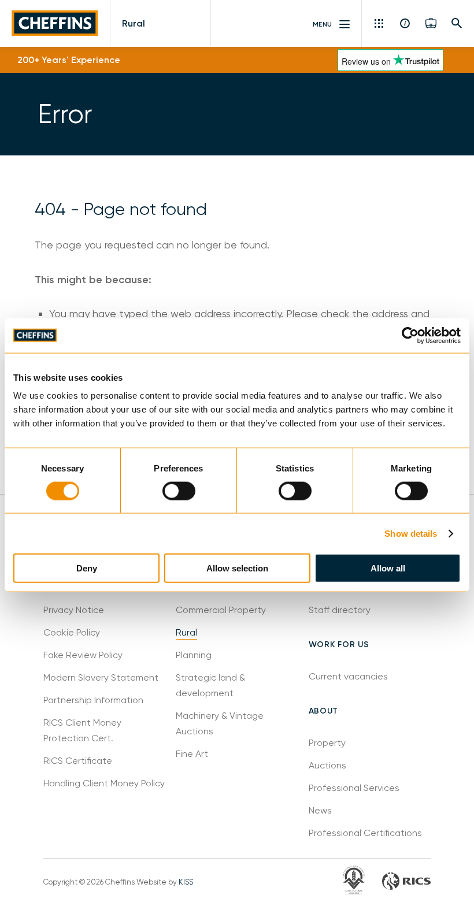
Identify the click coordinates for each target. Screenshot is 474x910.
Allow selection (237, 568)
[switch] (178, 490)
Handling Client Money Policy (104, 783)
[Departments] (380, 23)
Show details (410, 533)
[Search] (456, 23)
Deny (86, 568)
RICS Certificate (77, 760)
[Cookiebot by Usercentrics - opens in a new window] (410, 335)
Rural (133, 23)
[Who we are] (405, 23)
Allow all (388, 568)
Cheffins (55, 23)
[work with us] (430, 23)
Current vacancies (348, 676)
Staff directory (340, 609)
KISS (186, 882)
